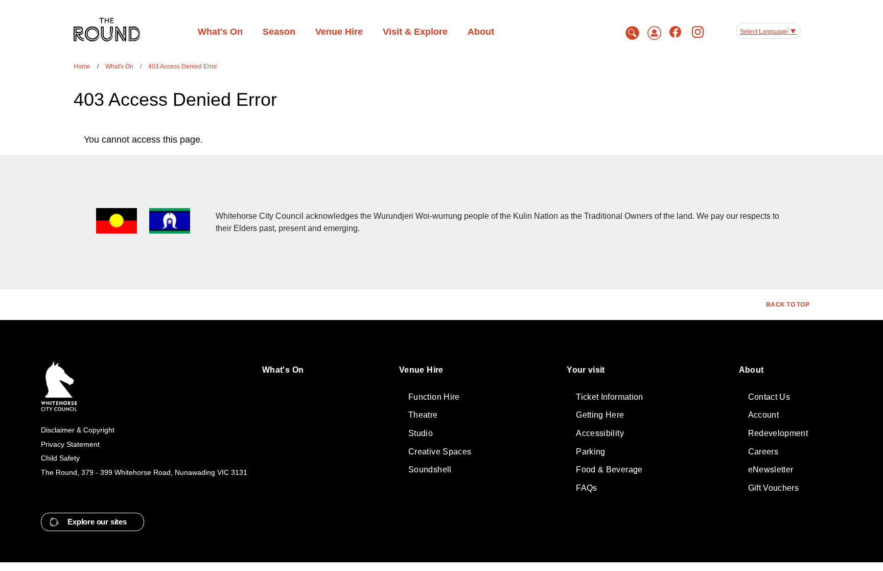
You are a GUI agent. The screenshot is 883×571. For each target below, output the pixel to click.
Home (82, 66)
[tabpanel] (404, 139)
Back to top (787, 304)
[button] (92, 522)
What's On (119, 66)
